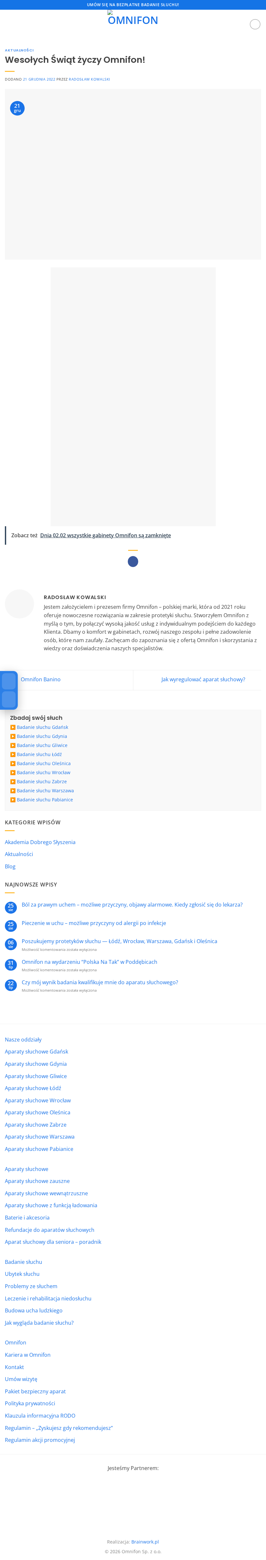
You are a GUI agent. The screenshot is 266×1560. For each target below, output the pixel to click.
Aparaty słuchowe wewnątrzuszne (46, 1193)
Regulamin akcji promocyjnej (40, 1439)
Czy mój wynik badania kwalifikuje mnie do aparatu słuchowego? (100, 982)
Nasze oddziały (23, 1039)
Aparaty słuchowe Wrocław (38, 1100)
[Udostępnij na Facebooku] (133, 561)
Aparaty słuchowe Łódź (33, 1088)
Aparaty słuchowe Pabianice (39, 1149)
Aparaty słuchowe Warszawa (40, 1136)
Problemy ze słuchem (31, 1286)
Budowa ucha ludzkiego (34, 1310)
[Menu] (9, 24)
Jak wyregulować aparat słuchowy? (204, 679)
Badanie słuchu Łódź (39, 754)
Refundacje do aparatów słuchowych (49, 1229)
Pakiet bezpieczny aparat (35, 1391)
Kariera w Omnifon (28, 1354)
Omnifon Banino (40, 679)
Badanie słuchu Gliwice (42, 745)
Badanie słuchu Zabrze (42, 781)
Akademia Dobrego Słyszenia (40, 842)
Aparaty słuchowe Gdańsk (36, 1051)
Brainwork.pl (145, 1542)
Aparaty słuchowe (26, 1169)
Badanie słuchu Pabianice (45, 800)
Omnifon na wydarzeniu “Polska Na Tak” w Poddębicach (89, 962)
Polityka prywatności (30, 1403)
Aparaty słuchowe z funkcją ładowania (51, 1205)
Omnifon (15, 1342)
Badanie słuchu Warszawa (45, 790)
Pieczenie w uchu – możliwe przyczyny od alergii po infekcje (94, 923)
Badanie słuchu (23, 1261)
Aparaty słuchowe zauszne (37, 1181)
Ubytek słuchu (22, 1273)
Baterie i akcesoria (27, 1217)
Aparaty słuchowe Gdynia (36, 1063)
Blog (10, 866)
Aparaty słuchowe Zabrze (35, 1124)
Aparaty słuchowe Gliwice (36, 1076)
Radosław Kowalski (89, 79)
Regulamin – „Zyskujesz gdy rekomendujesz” (59, 1428)
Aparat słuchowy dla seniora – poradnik (53, 1241)
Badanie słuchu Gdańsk (42, 727)
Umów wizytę (21, 1379)
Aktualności (19, 50)
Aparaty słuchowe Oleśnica (37, 1112)
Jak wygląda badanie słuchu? (39, 1322)
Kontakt (14, 1367)
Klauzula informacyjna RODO (40, 1415)
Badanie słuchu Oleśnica (44, 763)
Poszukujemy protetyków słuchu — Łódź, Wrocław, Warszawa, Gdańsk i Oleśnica (119, 941)
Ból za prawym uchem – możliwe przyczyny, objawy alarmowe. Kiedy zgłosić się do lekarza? (132, 905)
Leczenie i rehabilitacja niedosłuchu (48, 1298)
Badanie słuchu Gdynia (42, 736)
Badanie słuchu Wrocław (43, 772)
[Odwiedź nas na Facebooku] (255, 24)
